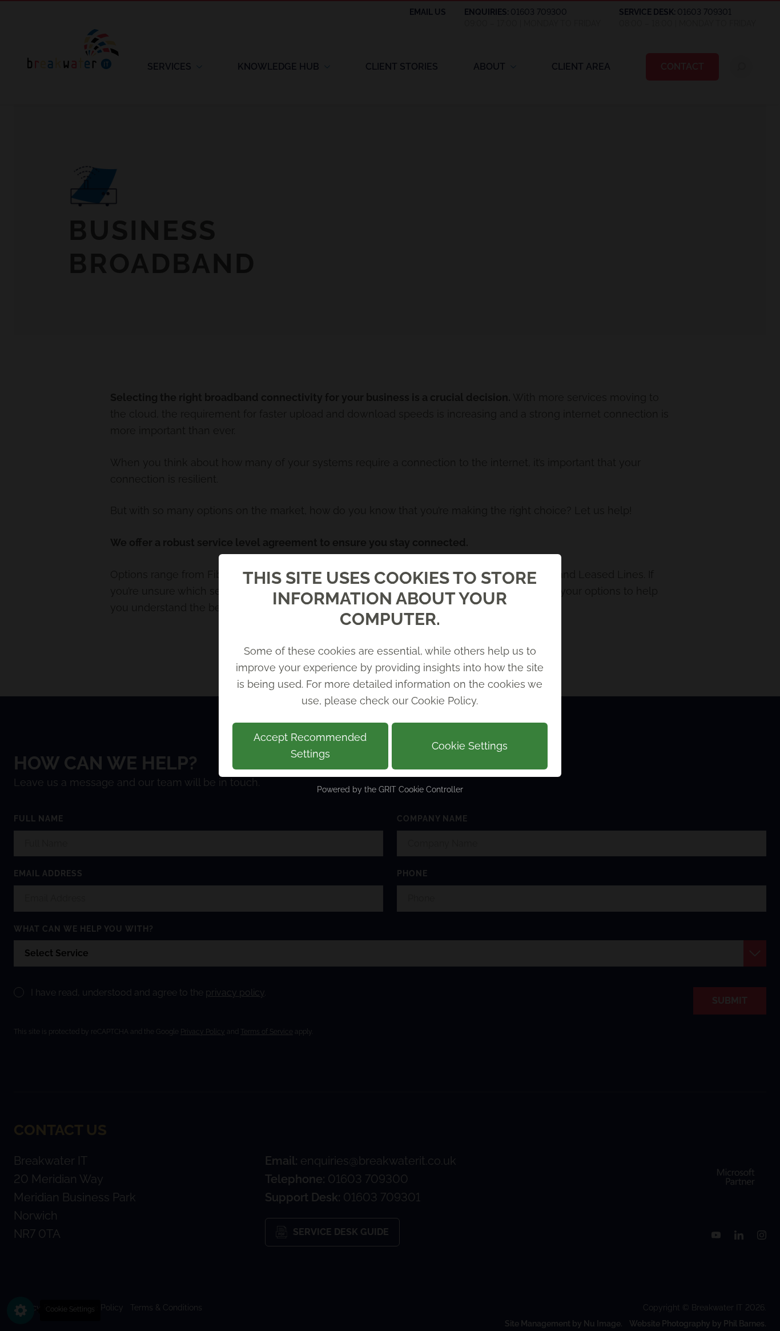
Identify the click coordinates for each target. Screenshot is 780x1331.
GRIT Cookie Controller (421, 789)
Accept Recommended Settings (310, 745)
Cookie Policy (443, 701)
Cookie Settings (470, 746)
